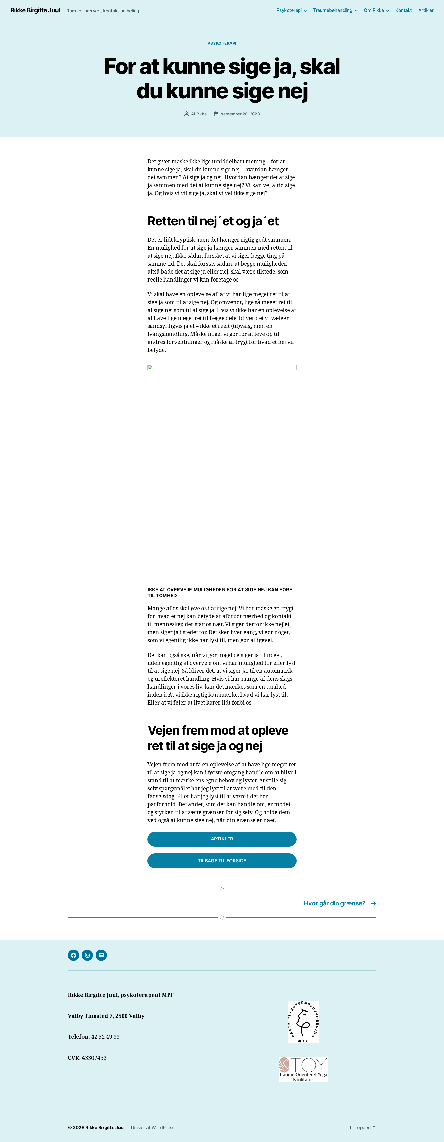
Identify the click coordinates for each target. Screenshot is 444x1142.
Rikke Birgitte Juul (35, 10)
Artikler (426, 10)
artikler (222, 838)
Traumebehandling (332, 10)
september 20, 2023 (240, 113)
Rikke (201, 113)
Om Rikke (374, 10)
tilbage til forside (222, 860)
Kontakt (403, 10)
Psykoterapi (289, 10)
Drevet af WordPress (152, 1127)
